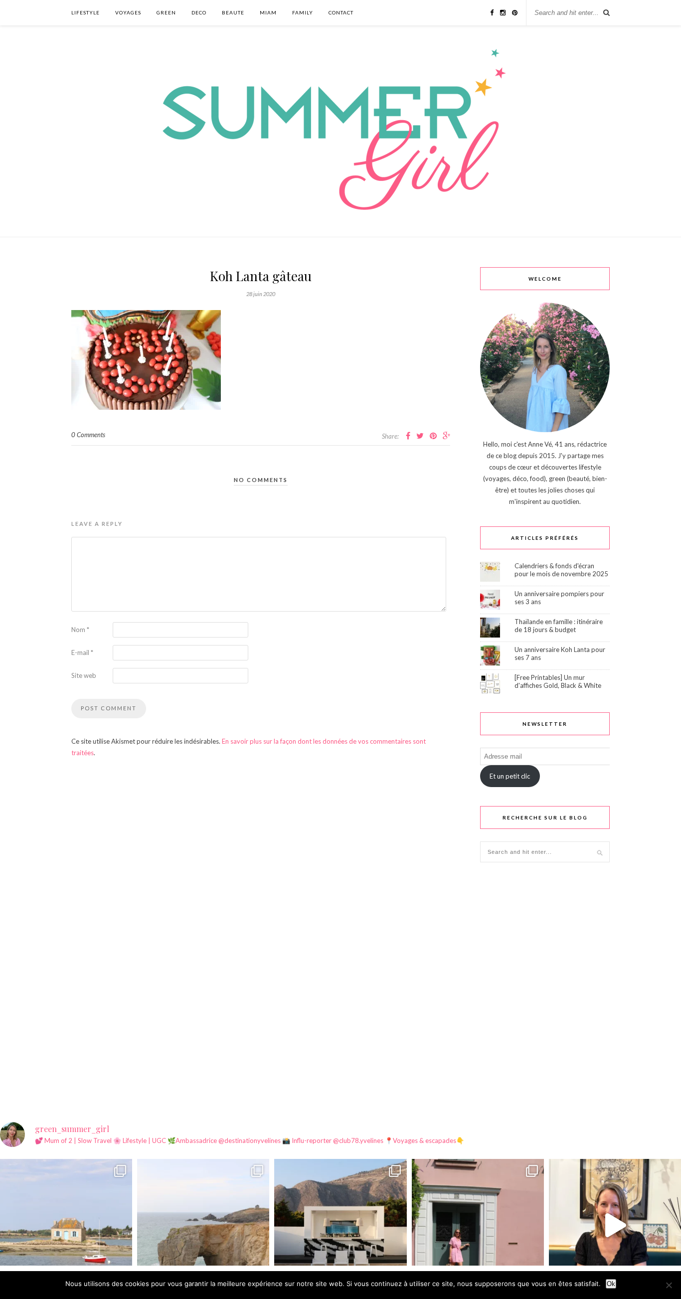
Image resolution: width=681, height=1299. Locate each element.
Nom (80, 630)
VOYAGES (128, 12)
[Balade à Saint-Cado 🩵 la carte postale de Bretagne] (66, 1225)
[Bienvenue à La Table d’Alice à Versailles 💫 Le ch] (615, 1225)
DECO (198, 12)
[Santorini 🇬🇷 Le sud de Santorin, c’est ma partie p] (340, 1225)
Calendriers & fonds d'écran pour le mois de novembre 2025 (561, 570)
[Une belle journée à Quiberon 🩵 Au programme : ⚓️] (203, 1225)
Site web (83, 675)
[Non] (669, 1285)
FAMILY (302, 12)
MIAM (268, 12)
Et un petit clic (510, 776)
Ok (611, 1284)
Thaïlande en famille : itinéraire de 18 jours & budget (558, 626)
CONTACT (341, 12)
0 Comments (88, 435)
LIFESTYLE (85, 12)
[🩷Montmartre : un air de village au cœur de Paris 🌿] (478, 1225)
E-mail (82, 652)
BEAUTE (233, 12)
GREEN (166, 12)
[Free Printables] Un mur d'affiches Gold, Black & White (557, 681)
